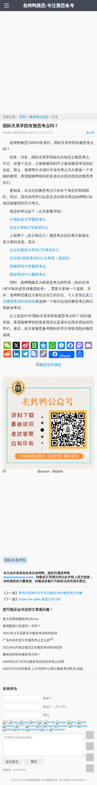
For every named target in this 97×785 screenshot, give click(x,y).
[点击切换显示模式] (90, 735)
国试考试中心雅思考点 (28, 274)
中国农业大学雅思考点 (28, 219)
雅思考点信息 (38, 117)
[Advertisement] (48, 62)
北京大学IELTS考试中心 (29, 228)
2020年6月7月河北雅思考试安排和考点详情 (33, 661)
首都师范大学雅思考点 (28, 266)
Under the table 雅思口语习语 (39, 599)
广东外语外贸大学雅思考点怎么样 (28, 640)
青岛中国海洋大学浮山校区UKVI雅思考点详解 (50, 593)
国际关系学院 (15, 560)
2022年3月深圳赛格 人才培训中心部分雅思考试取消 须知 (43, 668)
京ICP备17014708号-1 (73, 780)
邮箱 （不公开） (56, 706)
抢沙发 (90, 132)
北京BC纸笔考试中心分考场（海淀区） (41, 258)
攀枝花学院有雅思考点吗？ (22, 654)
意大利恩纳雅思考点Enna (21, 619)
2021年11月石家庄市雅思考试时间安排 (30, 633)
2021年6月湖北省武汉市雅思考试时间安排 (32, 647)
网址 (46, 715)
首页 (22, 117)
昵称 (47, 698)
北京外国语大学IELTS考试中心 (34, 250)
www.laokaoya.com (18, 577)
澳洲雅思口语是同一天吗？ (22, 626)
